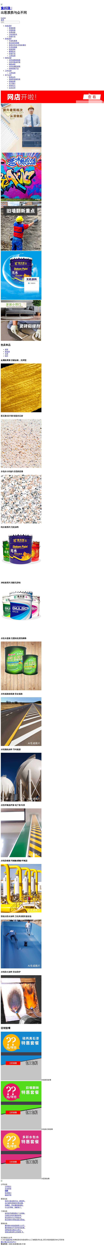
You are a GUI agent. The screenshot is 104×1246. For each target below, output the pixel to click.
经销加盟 (12, 81)
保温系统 (12, 49)
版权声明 (8, 1195)
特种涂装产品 (14, 68)
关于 (8, 75)
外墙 (8, 38)
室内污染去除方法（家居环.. (15, 1201)
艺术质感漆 (13, 47)
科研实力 (12, 85)
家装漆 (7, 352)
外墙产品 (12, 53)
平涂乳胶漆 (13, 41)
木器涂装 (12, 32)
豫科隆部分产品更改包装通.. (15, 1228)
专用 (6, 354)
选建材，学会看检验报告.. (14, 1205)
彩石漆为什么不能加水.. (13, 1217)
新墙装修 (12, 28)
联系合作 (12, 77)
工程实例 (12, 56)
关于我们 (12, 83)
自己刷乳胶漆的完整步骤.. (14, 1203)
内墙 (8, 26)
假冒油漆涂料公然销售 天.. (14, 1232)
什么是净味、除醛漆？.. (13, 1207)
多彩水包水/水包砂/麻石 (17, 45)
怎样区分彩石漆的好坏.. (13, 1215)
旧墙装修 (12, 30)
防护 (6, 356)
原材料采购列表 (14, 79)
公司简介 (8, 1186)
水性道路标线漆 (14, 60)
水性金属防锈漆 (14, 66)
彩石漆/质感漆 (14, 43)
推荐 (6, 349)
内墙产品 (12, 36)
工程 (8, 71)
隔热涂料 (12, 64)
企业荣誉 (8, 1189)
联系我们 (8, 1193)
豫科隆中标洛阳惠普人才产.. (15, 1225)
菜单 (2, 20)
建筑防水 (12, 51)
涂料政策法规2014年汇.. (13, 1230)
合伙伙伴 (12, 88)
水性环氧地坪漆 (14, 62)
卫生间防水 (13, 34)
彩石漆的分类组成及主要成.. (15, 1220)
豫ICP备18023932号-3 (8, 1242)
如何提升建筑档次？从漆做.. (15, 1213)
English (3, 18)
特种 (8, 58)
